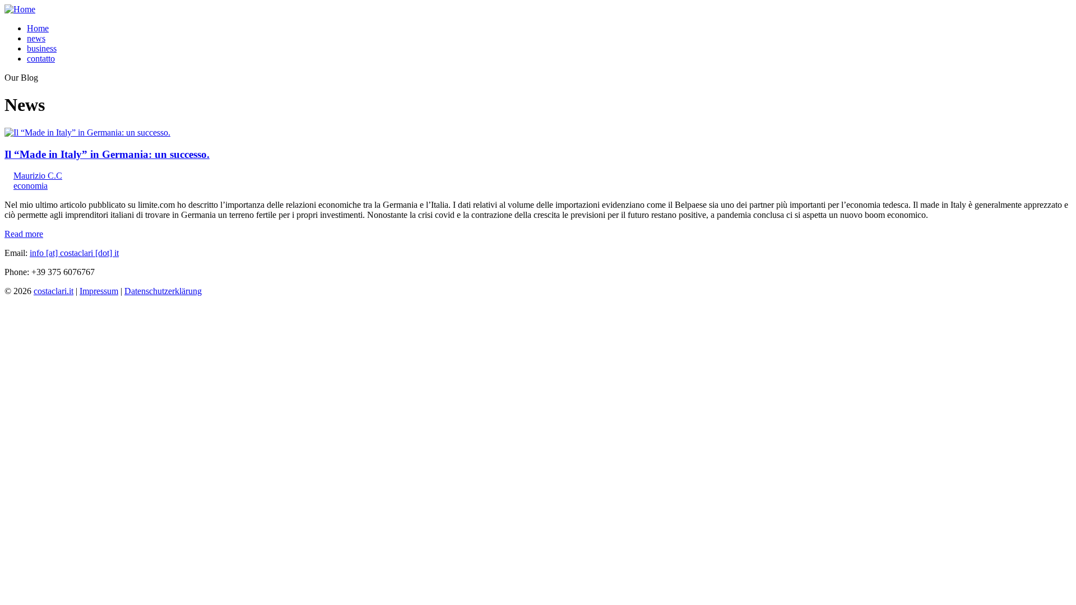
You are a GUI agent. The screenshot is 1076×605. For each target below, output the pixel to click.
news (36, 38)
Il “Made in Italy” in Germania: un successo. (107, 154)
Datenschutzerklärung (163, 291)
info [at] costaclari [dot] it (74, 253)
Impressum (99, 291)
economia (30, 185)
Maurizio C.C (37, 175)
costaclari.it (53, 291)
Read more (23, 234)
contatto (41, 58)
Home (38, 28)
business (42, 48)
